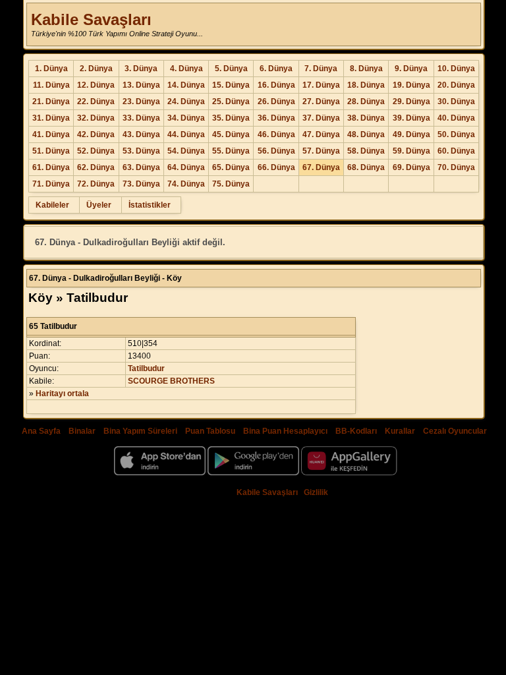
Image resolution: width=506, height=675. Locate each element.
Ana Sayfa (41, 431)
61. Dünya (51, 167)
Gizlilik (316, 492)
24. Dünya (186, 101)
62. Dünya (96, 167)
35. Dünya (231, 118)
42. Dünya (96, 134)
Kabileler (52, 205)
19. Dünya (411, 85)
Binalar (82, 431)
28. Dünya (366, 101)
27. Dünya (321, 101)
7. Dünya (320, 68)
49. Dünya (411, 134)
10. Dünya (456, 68)
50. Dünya (456, 134)
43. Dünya (141, 134)
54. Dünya (186, 151)
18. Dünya (366, 85)
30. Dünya (456, 101)
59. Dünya (411, 151)
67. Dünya (321, 167)
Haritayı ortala (62, 393)
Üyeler (98, 205)
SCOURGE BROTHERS (171, 381)
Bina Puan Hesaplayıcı (285, 431)
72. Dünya (96, 184)
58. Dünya (366, 151)
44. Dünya (186, 134)
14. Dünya (186, 85)
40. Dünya (456, 118)
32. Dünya (96, 118)
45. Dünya (231, 134)
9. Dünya (411, 68)
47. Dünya (321, 134)
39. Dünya (411, 118)
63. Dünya (141, 167)
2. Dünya (96, 68)
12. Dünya (96, 85)
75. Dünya (231, 184)
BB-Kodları (356, 431)
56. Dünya (276, 151)
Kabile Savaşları (91, 19)
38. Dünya (366, 118)
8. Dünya (366, 68)
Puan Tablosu (210, 431)
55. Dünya (231, 151)
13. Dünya (141, 85)
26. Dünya (276, 101)
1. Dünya (51, 68)
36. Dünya (276, 118)
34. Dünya (186, 118)
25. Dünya (231, 101)
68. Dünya (366, 167)
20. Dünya (456, 85)
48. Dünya (366, 134)
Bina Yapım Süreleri (140, 431)
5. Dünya (231, 68)
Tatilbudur (146, 368)
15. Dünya (231, 85)
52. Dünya (96, 151)
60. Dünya (456, 151)
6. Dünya (276, 68)
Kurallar (400, 431)
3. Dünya (141, 68)
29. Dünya (411, 101)
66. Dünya (276, 167)
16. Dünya (276, 85)
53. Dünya (141, 151)
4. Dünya (186, 68)
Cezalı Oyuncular (455, 431)
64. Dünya (186, 167)
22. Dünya (96, 101)
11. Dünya (51, 85)
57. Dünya (321, 151)
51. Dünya (51, 151)
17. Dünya (321, 85)
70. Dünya (456, 167)
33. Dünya (141, 118)
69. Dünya (411, 167)
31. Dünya (51, 118)
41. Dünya (51, 134)
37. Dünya (321, 118)
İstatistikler (149, 205)
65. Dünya (231, 167)
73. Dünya (141, 184)
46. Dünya (276, 134)
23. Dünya (141, 101)
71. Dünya (51, 184)
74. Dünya (186, 184)
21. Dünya (51, 101)
